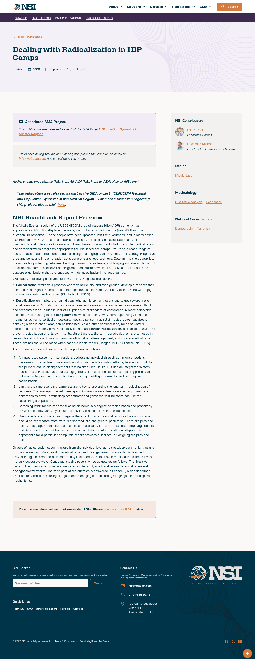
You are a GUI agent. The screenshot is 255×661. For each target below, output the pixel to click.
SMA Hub (21, 18)
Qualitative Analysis (189, 202)
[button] (116, 6)
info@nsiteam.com (32, 158)
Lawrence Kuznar (199, 144)
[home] (24, 7)
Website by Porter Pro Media (94, 641)
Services (78, 608)
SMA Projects (41, 18)
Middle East (183, 175)
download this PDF (117, 509)
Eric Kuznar (195, 130)
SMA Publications (68, 18)
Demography (184, 228)
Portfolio (65, 608)
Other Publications (46, 608)
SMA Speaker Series (99, 18)
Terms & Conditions (65, 641)
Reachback (214, 202)
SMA (30, 608)
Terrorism (204, 228)
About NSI (18, 608)
